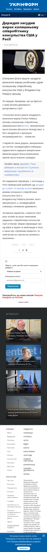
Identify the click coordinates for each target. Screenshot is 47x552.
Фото (26, 440)
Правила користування (12, 496)
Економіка (11, 444)
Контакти (10, 484)
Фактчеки (10, 448)
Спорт (9, 470)
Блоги (26, 448)
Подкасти (28, 429)
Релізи (26, 474)
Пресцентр (27, 9)
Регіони (10, 455)
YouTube (19, 297)
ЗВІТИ (9, 522)
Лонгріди (28, 455)
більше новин (23, 302)
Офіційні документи (29, 469)
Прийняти (23, 548)
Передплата (12, 488)
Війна (9, 433)
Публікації (28, 433)
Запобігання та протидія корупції (14, 506)
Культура (10, 463)
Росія (24, 245)
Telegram (38, 295)
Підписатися (12, 286)
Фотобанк (17, 9)
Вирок (32, 245)
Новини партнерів (28, 460)
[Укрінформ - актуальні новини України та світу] (23, 4)
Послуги (9, 9)
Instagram (7, 297)
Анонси (36, 9)
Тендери (10, 501)
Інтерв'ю (28, 437)
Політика (10, 440)
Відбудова (11, 436)
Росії (26, 126)
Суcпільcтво (12, 459)
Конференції (29, 465)
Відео (26, 444)
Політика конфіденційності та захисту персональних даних (14, 514)
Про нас (10, 480)
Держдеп (15, 245)
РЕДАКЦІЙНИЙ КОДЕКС (13, 527)
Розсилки (10, 531)
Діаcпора (10, 466)
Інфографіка (29, 452)
